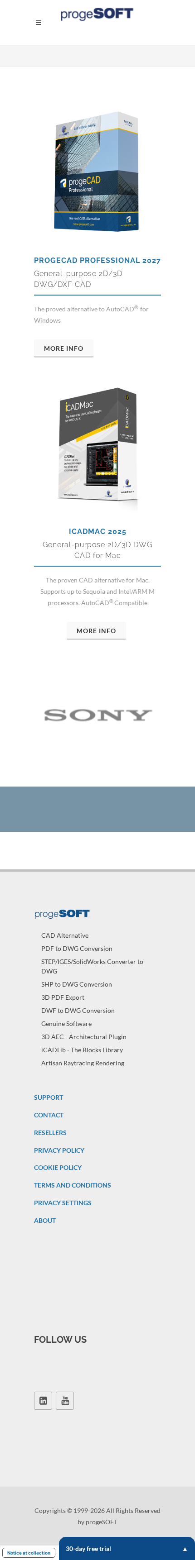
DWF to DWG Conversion (78, 1010)
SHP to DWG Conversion (76, 984)
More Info (63, 348)
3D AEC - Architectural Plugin (84, 1036)
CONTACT (48, 1115)
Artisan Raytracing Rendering (82, 1063)
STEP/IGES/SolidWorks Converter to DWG (92, 966)
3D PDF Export (62, 997)
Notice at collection (28, 1552)
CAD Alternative (64, 935)
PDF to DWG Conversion (76, 948)
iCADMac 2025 (98, 531)
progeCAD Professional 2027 (97, 260)
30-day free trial (88, 1548)
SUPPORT (48, 1097)
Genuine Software (66, 1023)
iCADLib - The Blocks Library (82, 1050)
